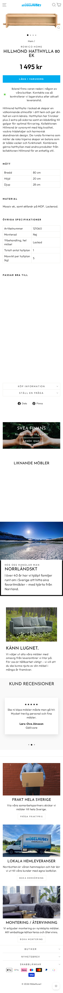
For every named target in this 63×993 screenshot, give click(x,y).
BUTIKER (31, 949)
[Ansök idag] (31, 435)
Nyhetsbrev (30, 956)
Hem (30, 41)
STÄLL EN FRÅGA (31, 392)
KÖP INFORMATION (31, 386)
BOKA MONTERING (31, 939)
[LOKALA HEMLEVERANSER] (31, 840)
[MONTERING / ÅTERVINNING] (31, 902)
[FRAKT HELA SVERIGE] (31, 779)
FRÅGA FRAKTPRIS (31, 816)
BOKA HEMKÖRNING (31, 878)
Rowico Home (31, 46)
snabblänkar (30, 964)
